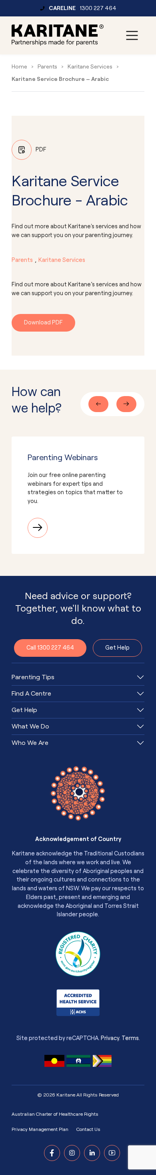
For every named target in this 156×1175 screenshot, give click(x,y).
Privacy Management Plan (40, 1129)
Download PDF (43, 322)
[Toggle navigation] (132, 35)
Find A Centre (31, 693)
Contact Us (88, 1129)
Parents (47, 66)
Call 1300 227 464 (50, 647)
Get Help (117, 647)
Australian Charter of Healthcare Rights (55, 1114)
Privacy (110, 1038)
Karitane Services (90, 66)
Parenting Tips (33, 677)
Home (19, 66)
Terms (130, 1038)
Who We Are (30, 742)
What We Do (30, 726)
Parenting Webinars (63, 457)
